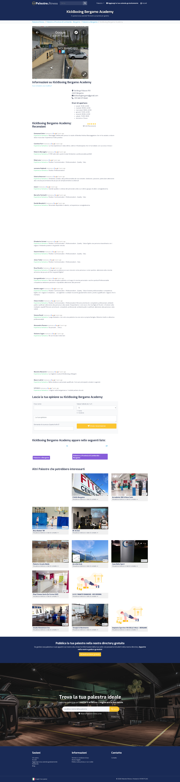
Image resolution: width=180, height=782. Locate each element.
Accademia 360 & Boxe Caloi (122, 497)
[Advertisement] (120, 40)
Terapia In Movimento (81, 628)
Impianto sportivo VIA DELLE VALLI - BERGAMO (129, 628)
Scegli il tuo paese (41, 779)
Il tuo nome (37, 404)
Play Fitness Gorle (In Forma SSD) (45, 594)
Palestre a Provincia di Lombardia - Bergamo (63, 22)
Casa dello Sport (118, 564)
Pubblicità (35, 764)
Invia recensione (98, 426)
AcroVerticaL (77, 564)
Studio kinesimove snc (41, 628)
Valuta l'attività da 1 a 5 (84, 404)
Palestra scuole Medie (41, 564)
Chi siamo (35, 758)
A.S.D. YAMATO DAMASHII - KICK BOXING (87, 594)
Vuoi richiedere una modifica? (42, 86)
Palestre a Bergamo (90, 22)
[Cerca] (85, 3)
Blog (33, 766)
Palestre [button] (100, 3)
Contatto (114, 758)
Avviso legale (76, 760)
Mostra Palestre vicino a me (91, 714)
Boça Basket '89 (39, 531)
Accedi (144, 3)
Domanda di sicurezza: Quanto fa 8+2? (46, 424)
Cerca (115, 709)
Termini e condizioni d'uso (80, 758)
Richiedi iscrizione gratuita (90, 654)
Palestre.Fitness (38, 22)
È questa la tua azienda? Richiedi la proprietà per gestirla (90, 16)
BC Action (76, 531)
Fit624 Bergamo (79, 497)
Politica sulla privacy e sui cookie (82, 762)
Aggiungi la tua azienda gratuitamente (123, 3)
